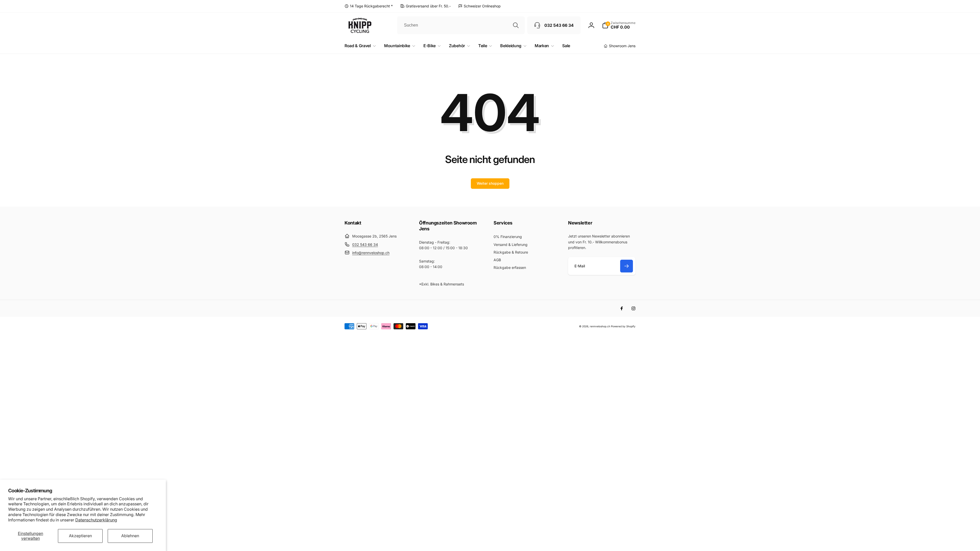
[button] (618, 25)
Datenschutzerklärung (96, 519)
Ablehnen (130, 535)
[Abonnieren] (626, 266)
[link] (369, 6)
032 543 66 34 (365, 244)
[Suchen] (516, 25)
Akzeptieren (80, 535)
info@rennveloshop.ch (370, 253)
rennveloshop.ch (600, 326)
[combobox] (461, 25)
